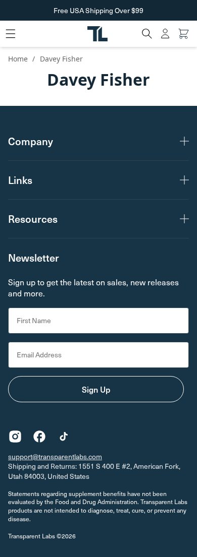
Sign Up (96, 389)
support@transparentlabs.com (55, 456)
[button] (147, 33)
